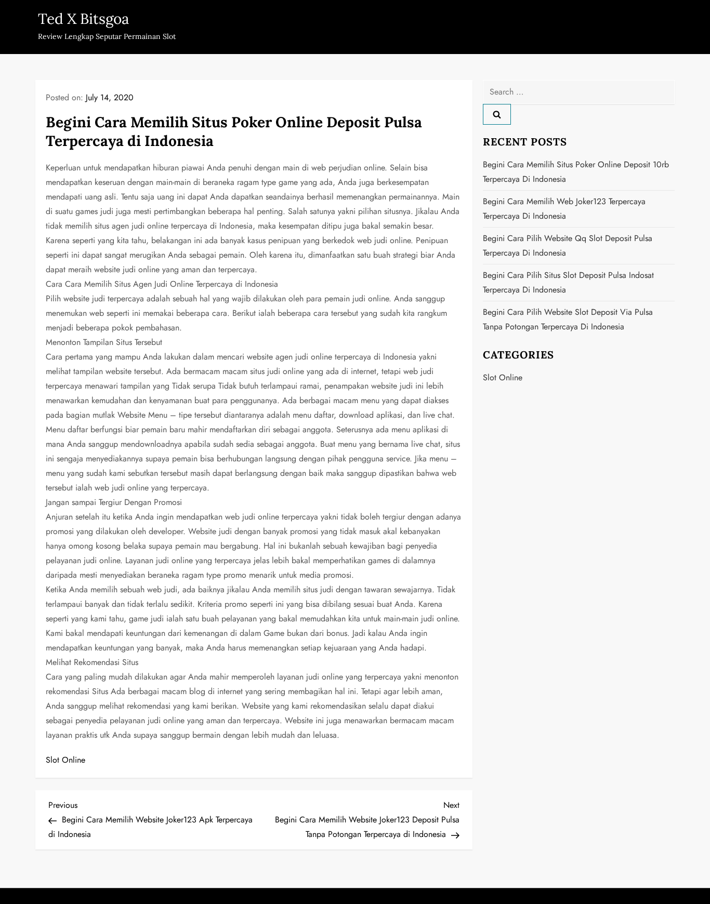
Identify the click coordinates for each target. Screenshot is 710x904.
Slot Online (65, 760)
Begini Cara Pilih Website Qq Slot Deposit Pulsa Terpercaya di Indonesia (567, 245)
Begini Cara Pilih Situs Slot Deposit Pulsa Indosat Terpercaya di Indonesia (568, 282)
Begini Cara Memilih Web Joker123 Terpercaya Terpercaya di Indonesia (564, 208)
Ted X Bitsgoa (83, 18)
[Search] (497, 114)
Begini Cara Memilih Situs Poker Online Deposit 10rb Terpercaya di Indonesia (576, 171)
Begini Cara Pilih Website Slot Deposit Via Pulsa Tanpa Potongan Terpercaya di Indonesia (568, 319)
